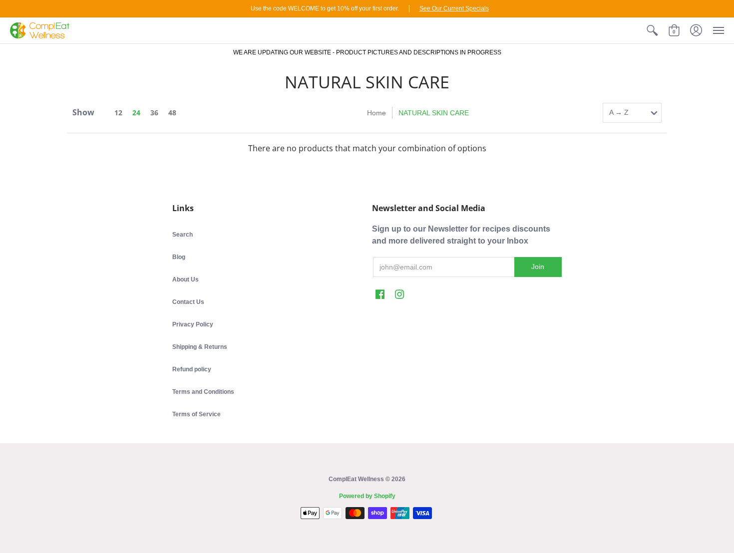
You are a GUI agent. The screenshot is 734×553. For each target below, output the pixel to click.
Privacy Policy (192, 324)
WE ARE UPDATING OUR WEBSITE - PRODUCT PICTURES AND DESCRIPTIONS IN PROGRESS (367, 52)
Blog (178, 257)
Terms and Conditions (203, 391)
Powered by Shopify (367, 496)
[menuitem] (652, 30)
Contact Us (188, 301)
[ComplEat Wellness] (39, 30)
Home (376, 113)
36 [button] (154, 112)
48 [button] (172, 112)
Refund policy (191, 369)
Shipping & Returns (199, 346)
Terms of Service (196, 414)
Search (182, 234)
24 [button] (136, 112)
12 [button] (118, 112)
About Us (185, 279)
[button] (652, 30)
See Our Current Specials (454, 8)
